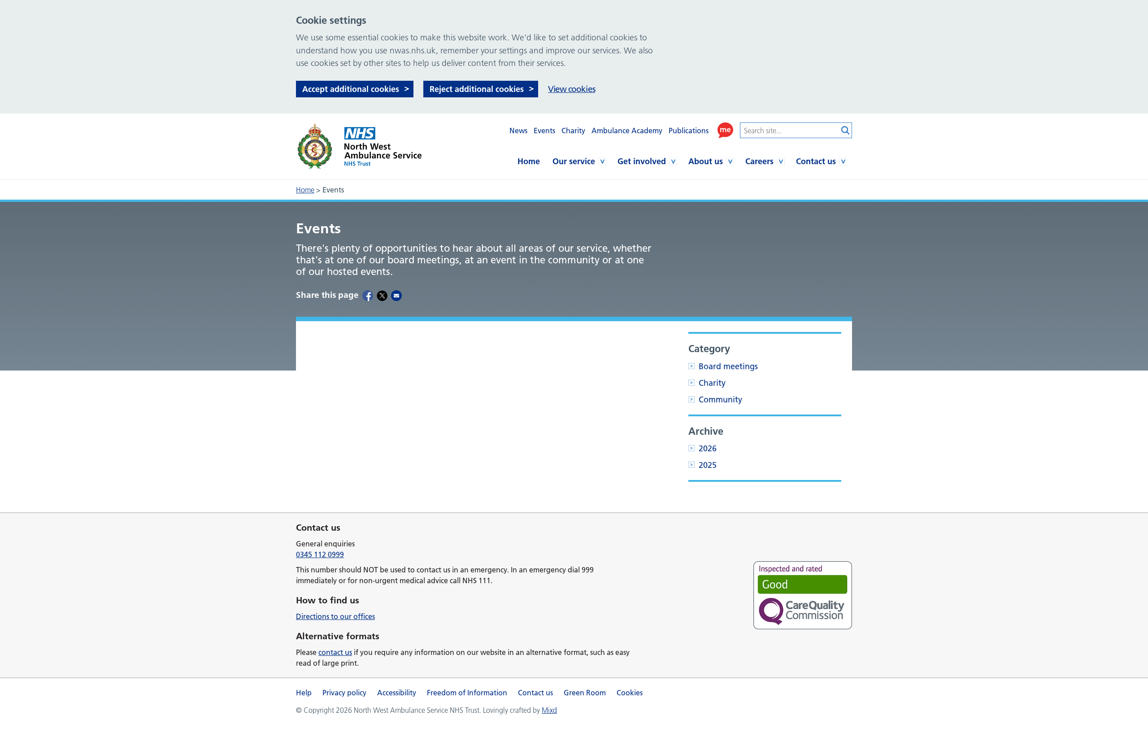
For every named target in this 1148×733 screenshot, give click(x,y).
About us (705, 161)
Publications (689, 130)
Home (528, 161)
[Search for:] (789, 130)
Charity (573, 130)
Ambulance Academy (626, 130)
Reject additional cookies (477, 89)
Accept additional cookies (350, 89)
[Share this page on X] (382, 295)
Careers (759, 161)
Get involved (641, 161)
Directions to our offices (335, 616)
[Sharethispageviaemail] (396, 295)
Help (304, 692)
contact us (335, 652)
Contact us (816, 161)
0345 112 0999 (320, 554)
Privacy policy (344, 692)
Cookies (630, 692)
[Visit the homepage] (359, 146)
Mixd (549, 710)
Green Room (585, 692)
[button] (725, 130)
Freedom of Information (467, 692)
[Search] (845, 130)
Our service (573, 161)
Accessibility (396, 692)
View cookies (571, 89)
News (518, 130)
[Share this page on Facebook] (367, 295)
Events (544, 130)
